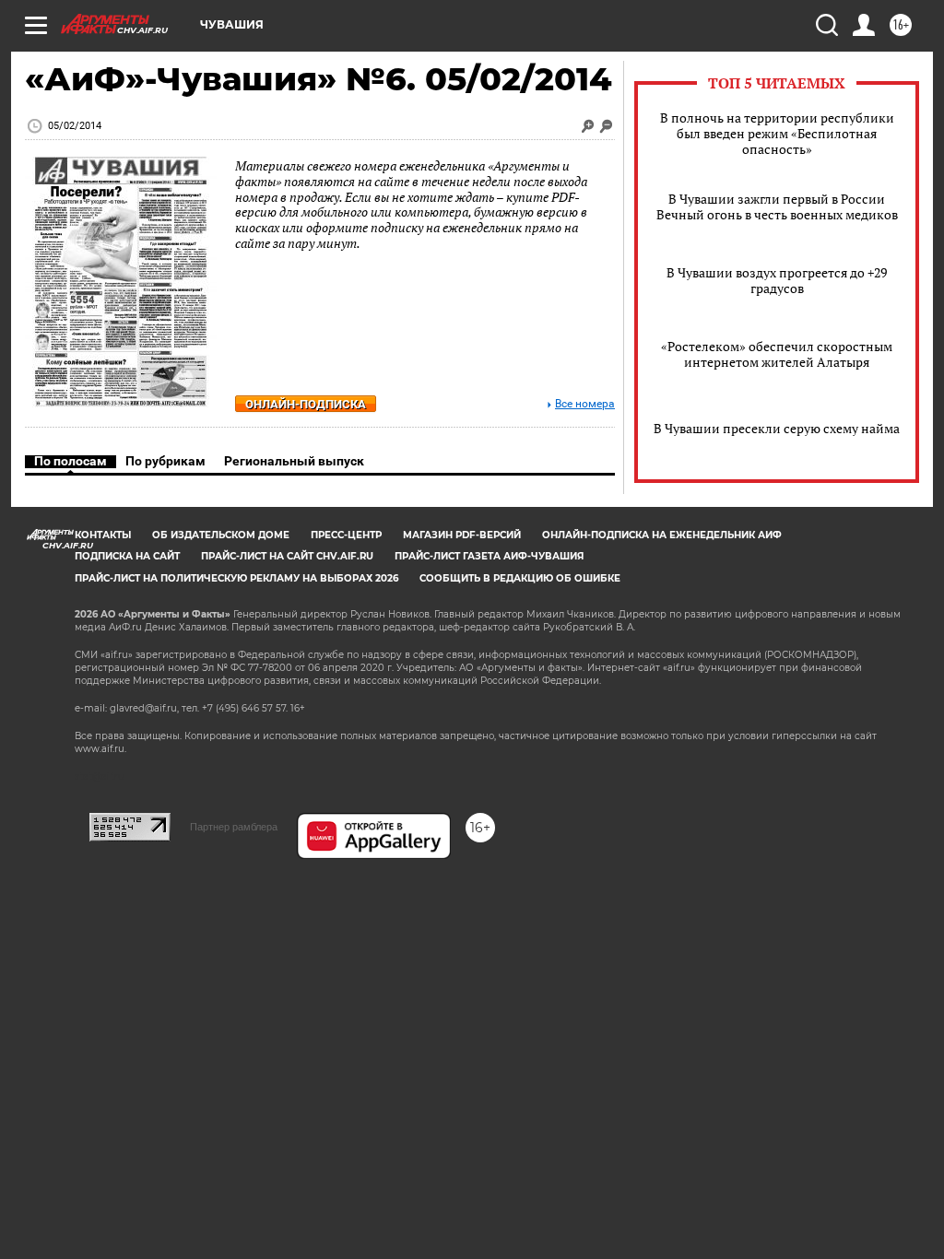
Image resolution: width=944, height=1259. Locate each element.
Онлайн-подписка (305, 404)
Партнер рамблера (233, 826)
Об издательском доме (220, 535)
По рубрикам (165, 460)
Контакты (103, 535)
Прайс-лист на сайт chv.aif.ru (287, 556)
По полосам (70, 460)
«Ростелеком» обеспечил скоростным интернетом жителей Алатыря (776, 354)
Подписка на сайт (127, 556)
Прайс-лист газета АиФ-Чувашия (489, 556)
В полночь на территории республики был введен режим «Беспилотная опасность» (777, 133)
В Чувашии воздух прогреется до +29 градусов (777, 280)
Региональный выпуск (294, 460)
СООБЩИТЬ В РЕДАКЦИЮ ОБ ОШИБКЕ (519, 578)
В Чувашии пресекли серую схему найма (777, 428)
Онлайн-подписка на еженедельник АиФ (662, 535)
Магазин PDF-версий (462, 535)
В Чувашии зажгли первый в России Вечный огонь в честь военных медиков (777, 206)
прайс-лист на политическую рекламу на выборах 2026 (236, 578)
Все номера (585, 404)
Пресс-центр (346, 535)
